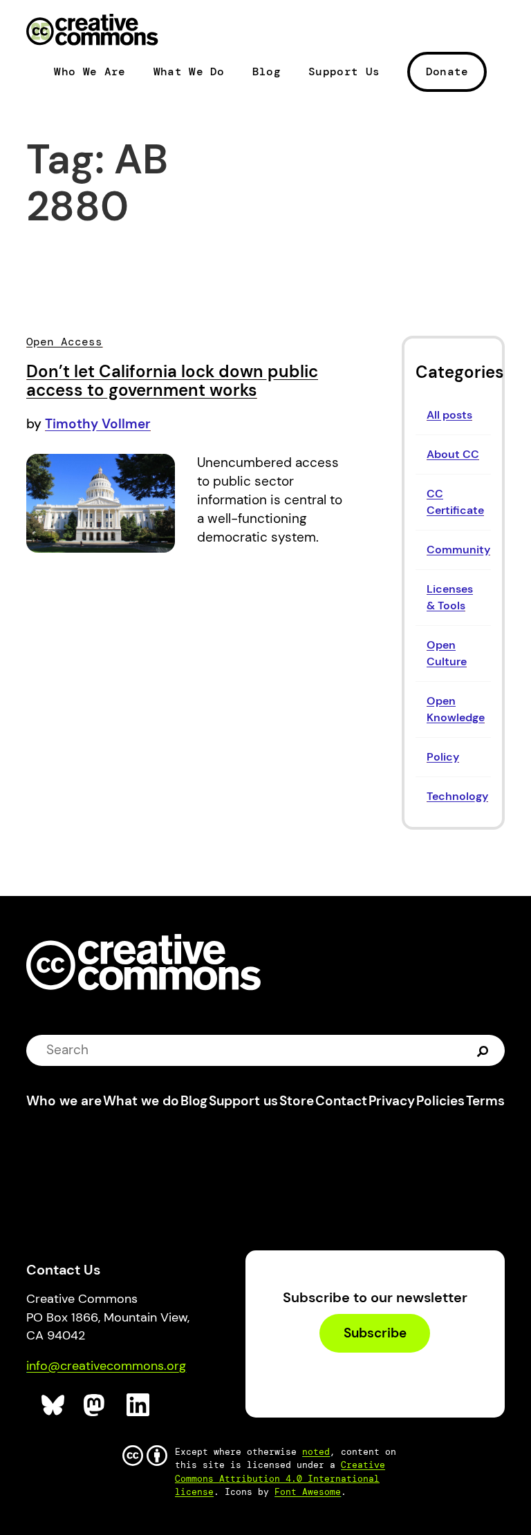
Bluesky (53, 1405)
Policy (443, 757)
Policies (440, 1100)
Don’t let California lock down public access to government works (172, 381)
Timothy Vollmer (98, 423)
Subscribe (375, 1333)
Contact (341, 1100)
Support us (243, 1100)
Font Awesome (307, 1492)
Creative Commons (92, 31)
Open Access (64, 341)
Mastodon (96, 1405)
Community (458, 549)
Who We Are (89, 72)
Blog (266, 72)
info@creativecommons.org (106, 1365)
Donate (447, 71)
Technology (457, 796)
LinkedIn (139, 1405)
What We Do (189, 72)
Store (296, 1100)
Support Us (344, 72)
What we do (141, 1100)
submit (483, 1049)
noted (316, 1452)
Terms (485, 1100)
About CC (453, 454)
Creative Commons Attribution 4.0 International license (280, 1478)
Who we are (64, 1100)
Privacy (392, 1100)
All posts (449, 415)
